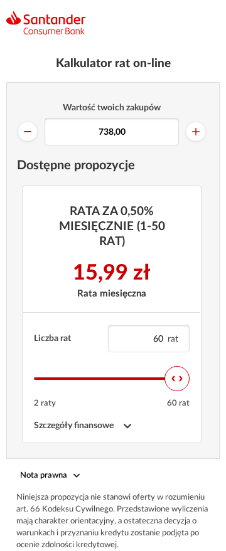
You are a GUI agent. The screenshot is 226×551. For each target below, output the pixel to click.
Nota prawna (43, 475)
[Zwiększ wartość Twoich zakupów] (195, 131)
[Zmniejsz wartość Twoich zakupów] (27, 131)
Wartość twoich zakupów (112, 107)
